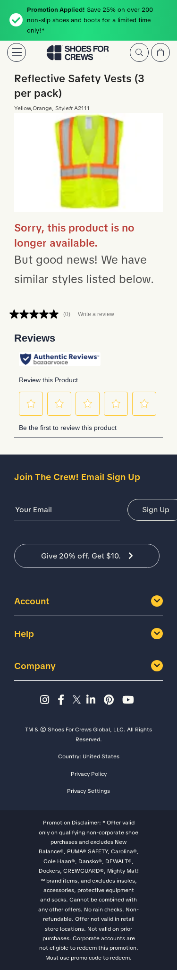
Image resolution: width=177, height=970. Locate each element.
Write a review (96, 314)
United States (101, 756)
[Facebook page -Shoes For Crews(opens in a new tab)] (64, 700)
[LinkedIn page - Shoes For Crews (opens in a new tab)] (93, 700)
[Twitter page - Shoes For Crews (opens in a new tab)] (78, 700)
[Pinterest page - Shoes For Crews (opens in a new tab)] (111, 700)
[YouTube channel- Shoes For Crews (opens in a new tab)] (129, 700)
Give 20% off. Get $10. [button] (81, 556)
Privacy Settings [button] (88, 791)
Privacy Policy (89, 774)
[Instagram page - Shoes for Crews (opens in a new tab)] (47, 700)
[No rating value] (36, 314)
